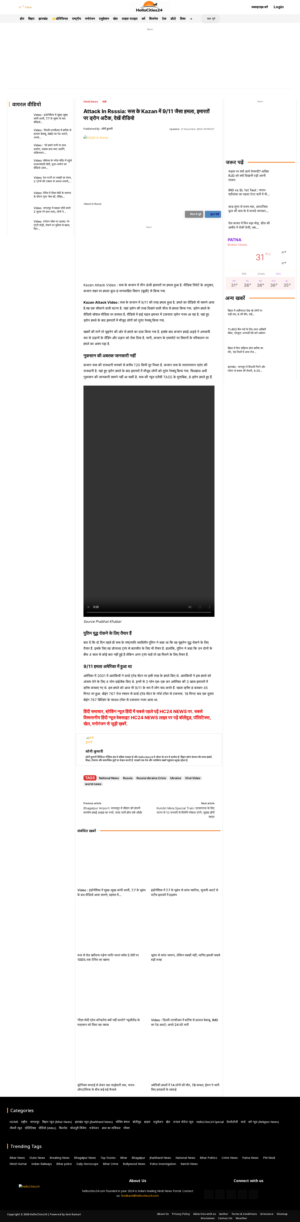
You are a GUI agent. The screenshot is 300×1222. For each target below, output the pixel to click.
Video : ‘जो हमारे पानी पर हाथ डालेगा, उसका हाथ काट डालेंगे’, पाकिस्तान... (50, 148)
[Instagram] (41, 7)
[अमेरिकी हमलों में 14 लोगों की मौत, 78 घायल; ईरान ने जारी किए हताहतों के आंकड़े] (186, 1056)
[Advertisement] (150, 60)
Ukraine (175, 778)
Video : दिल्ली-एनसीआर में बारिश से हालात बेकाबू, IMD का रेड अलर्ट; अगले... (52, 133)
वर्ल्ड (104, 101)
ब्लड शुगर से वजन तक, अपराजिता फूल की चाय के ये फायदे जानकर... (248, 209)
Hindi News (90, 101)
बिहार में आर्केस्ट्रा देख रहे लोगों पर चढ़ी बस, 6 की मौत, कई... (245, 312)
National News (109, 778)
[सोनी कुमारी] (92, 742)
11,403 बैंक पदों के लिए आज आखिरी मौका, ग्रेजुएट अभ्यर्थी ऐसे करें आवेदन (247, 331)
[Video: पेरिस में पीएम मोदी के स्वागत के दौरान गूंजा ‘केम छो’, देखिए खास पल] (20, 195)
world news (93, 784)
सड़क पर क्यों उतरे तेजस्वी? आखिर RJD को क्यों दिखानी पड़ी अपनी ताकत (248, 175)
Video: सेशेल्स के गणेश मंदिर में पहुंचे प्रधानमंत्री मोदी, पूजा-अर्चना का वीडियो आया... (53, 164)
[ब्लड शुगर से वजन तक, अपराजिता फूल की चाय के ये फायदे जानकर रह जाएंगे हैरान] (283, 209)
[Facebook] (36, 7)
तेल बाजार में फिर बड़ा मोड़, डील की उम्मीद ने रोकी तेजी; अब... (249, 225)
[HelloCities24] (149, 7)
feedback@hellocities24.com (140, 1196)
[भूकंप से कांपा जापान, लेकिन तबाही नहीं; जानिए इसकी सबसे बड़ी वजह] (186, 926)
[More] (154, 215)
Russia (127, 778)
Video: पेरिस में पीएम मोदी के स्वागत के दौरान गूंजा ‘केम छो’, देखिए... (52, 194)
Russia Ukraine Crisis (151, 778)
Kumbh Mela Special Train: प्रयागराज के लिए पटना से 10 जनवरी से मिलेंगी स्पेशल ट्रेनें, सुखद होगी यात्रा (185, 812)
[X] (116, 215)
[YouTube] (51, 7)
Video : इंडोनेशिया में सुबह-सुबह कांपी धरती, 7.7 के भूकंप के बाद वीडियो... (51, 118)
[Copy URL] (144, 215)
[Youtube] (253, 1194)
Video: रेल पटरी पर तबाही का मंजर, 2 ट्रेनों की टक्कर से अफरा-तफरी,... (53, 179)
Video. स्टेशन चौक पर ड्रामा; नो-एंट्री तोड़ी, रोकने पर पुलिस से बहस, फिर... (52, 225)
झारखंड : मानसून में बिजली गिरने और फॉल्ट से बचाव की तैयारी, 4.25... (246, 368)
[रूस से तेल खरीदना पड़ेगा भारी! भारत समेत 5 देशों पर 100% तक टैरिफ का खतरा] (112, 926)
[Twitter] (46, 7)
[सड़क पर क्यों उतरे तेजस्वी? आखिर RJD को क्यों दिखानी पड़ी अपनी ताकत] (283, 176)
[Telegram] (56, 7)
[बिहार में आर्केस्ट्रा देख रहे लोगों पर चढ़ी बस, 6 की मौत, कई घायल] (281, 313)
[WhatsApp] (125, 215)
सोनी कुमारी (107, 128)
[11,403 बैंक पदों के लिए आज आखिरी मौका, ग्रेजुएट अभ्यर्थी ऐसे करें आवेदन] (281, 332)
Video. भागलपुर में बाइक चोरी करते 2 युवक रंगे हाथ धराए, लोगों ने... (52, 209)
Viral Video (192, 778)
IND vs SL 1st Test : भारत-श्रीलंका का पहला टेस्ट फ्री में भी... (249, 192)
